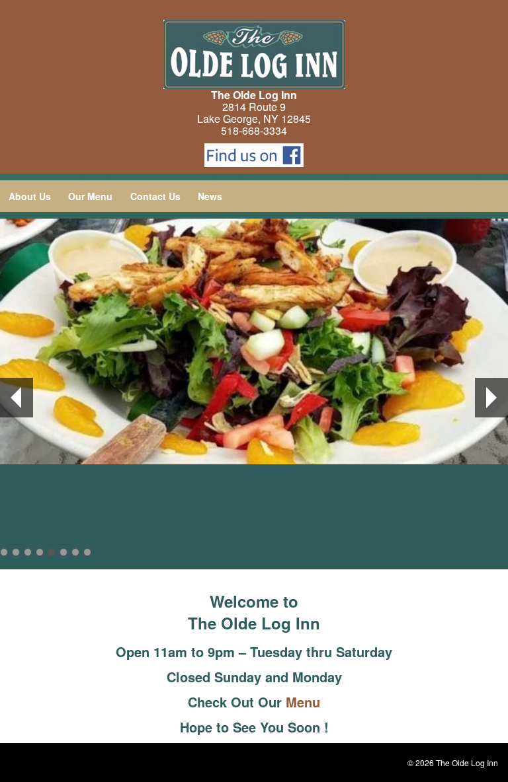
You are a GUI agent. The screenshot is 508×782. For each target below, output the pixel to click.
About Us (30, 196)
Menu (303, 701)
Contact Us (155, 196)
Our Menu (90, 196)
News (210, 196)
